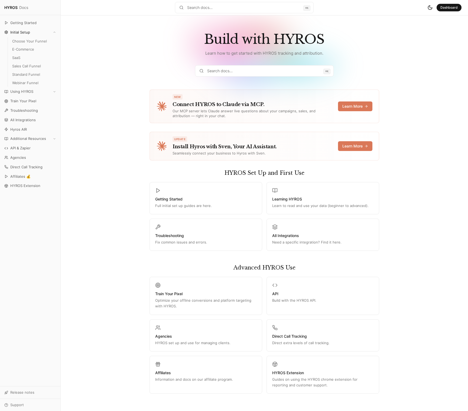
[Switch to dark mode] (430, 7)
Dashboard (449, 7)
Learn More (352, 106)
